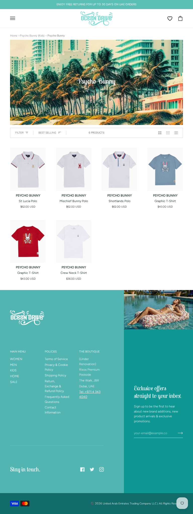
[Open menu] (15, 18)
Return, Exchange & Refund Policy (54, 386)
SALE (13, 382)
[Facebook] (82, 469)
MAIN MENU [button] (18, 352)
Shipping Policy (55, 375)
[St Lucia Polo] (28, 169)
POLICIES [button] (51, 352)
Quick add (28, 185)
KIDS (13, 370)
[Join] (176, 433)
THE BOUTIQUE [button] (89, 352)
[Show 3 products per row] (168, 132)
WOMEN (16, 359)
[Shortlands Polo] (119, 169)
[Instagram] (101, 469)
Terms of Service (56, 359)
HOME (14, 376)
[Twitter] (92, 469)
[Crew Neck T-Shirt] (73, 241)
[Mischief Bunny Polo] (73, 169)
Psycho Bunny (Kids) (32, 36)
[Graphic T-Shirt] (165, 169)
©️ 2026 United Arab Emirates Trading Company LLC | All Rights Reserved (137, 503)
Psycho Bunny (56, 36)
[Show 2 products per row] (160, 132)
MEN (13, 365)
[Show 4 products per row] (177, 132)
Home (13, 36)
